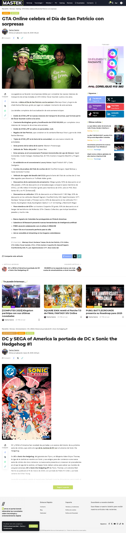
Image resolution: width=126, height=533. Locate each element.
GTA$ (38, 245)
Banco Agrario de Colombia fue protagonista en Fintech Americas (39, 219)
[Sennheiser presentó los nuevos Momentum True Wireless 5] (119, 147)
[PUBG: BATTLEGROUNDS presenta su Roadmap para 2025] (105, 296)
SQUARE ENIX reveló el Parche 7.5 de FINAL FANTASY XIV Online (62, 312)
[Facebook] (96, 99)
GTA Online (64, 242)
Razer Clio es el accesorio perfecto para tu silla (32, 230)
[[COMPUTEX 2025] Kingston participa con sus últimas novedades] (21, 296)
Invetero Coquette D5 (48, 245)
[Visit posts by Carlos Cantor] (5, 32)
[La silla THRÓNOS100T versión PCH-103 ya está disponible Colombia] (119, 138)
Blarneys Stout (27, 242)
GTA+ (33, 245)
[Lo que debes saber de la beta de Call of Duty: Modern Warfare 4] (119, 128)
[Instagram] (96, 106)
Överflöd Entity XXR (18, 248)
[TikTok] (120, 523)
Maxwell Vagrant (62, 245)
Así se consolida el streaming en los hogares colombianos (36, 233)
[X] (115, 99)
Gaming (6, 13)
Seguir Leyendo (63, 487)
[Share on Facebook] (14, 38)
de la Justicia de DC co (47, 448)
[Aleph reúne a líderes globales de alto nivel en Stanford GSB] (119, 157)
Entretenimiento (9, 333)
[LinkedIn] (115, 114)
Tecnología (97, 149)
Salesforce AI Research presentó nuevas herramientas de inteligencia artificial (45, 223)
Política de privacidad (10, 526)
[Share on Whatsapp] (5, 110)
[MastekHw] (12, 3)
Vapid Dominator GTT (39, 248)
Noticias (15, 13)
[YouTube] (114, 523)
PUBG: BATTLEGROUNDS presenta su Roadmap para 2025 (104, 312)
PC (27, 248)
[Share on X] (18, 38)
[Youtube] (115, 106)
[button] (33, 526)
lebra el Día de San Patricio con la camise (36, 102)
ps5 (30, 248)
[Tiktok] (96, 114)
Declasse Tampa (39, 242)
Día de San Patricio (52, 242)
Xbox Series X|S (53, 248)
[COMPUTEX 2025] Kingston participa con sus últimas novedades (17, 313)
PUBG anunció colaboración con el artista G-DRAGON (34, 226)
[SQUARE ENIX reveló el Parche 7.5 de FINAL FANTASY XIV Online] (63, 296)
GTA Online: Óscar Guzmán (20, 245)
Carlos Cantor (14, 30)
